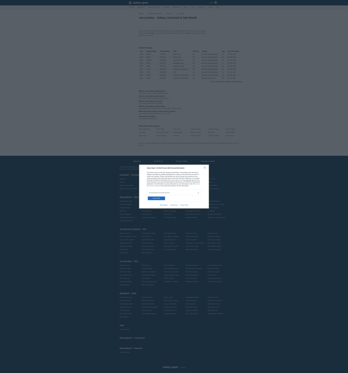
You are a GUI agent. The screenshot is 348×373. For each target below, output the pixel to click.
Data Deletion (164, 205)
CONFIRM (156, 198)
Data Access (174, 205)
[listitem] (174, 193)
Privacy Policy (184, 205)
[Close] (205, 168)
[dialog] (174, 186)
